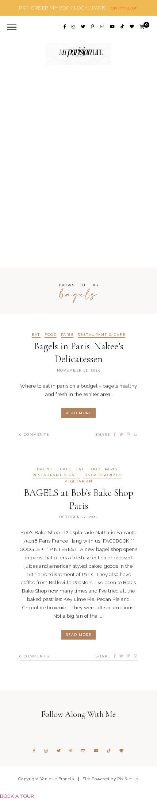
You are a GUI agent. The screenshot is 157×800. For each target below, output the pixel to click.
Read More (79, 413)
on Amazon (124, 8)
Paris (67, 335)
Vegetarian (79, 481)
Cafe (66, 469)
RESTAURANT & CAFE (102, 335)
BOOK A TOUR (17, 796)
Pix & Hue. (128, 778)
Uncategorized (103, 475)
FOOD (51, 335)
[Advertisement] (78, 165)
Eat (36, 335)
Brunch (46, 469)
